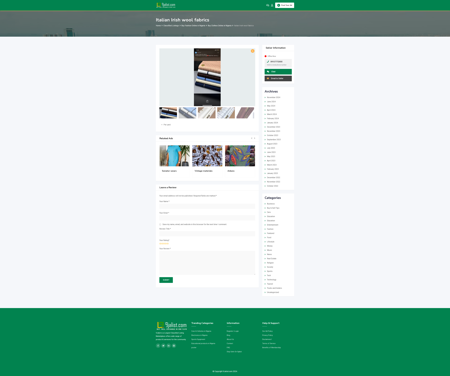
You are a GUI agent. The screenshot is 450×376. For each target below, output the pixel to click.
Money (270, 246)
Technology (271, 280)
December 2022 (273, 177)
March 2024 (272, 114)
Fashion (270, 229)
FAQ (228, 347)
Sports (269, 271)
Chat (273, 72)
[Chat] (267, 5)
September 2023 (274, 139)
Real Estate (271, 258)
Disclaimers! (267, 339)
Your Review (165, 249)
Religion (270, 263)
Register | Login (233, 331)
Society (270, 267)
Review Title (165, 229)
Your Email (164, 213)
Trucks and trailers (274, 288)
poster (193, 347)
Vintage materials (171, 170)
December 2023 (273, 127)
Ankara (198, 170)
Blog (228, 335)
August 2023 (272, 144)
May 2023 (271, 156)
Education (271, 216)
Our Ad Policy (267, 331)
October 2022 (272, 186)
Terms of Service (269, 343)
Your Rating (164, 240)
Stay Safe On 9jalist (234, 352)
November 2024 (273, 97)
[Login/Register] (272, 5)
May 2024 (271, 106)
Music (269, 250)
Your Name (164, 201)
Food (269, 237)
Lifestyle (270, 242)
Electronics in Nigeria (199, 335)
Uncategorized (273, 292)
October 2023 (272, 135)
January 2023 (272, 173)
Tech (269, 275)
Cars (269, 212)
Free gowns (233, 170)
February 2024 (273, 118)
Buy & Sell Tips (273, 208)
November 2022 (273, 182)
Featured (270, 233)
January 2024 (272, 123)
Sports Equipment (198, 339)
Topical (270, 284)
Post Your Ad (286, 5)
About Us (230, 339)
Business (271, 204)
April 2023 (271, 161)
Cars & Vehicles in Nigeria (201, 331)
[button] (251, 138)
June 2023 (271, 152)
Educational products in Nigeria (203, 343)
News (269, 254)
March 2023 (272, 165)
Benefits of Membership (271, 347)
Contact (230, 343)
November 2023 (273, 131)
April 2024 (271, 110)
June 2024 (271, 102)
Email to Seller (277, 78)
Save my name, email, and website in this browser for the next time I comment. (195, 224)
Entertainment (272, 225)
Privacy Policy (267, 335)
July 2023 (271, 148)
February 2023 (273, 169)
